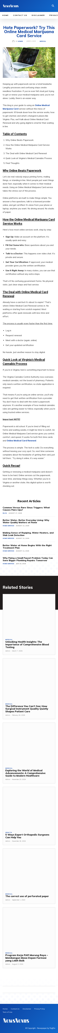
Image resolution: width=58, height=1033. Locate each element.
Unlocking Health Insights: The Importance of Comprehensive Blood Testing (27, 644)
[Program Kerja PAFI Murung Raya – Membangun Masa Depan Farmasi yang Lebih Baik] (29, 928)
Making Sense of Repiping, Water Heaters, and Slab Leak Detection (28, 533)
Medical (43, 41)
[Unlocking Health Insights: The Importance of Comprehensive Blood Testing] (29, 615)
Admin (20, 41)
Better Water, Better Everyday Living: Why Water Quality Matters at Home (26, 521)
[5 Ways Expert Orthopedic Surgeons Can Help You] (29, 808)
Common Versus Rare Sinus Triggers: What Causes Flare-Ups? (26, 508)
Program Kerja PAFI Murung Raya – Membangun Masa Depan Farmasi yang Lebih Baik (26, 958)
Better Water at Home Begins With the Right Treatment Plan (27, 546)
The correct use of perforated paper (27, 896)
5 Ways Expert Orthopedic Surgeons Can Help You (27, 836)
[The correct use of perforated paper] (29, 870)
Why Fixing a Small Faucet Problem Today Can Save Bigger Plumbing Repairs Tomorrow (28, 559)
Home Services (8, 526)
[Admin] (14, 41)
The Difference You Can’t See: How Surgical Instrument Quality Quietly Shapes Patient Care (26, 709)
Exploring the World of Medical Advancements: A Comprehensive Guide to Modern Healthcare (25, 773)
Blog (5, 513)
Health (8, 832)
